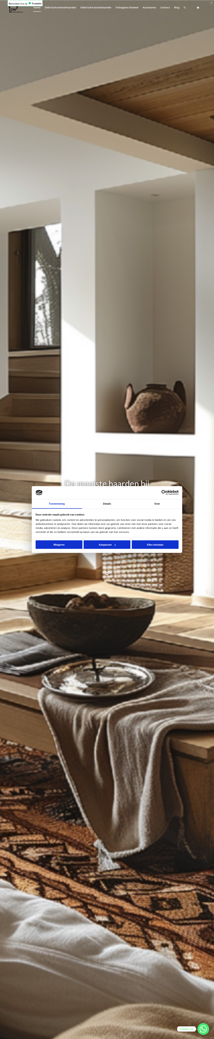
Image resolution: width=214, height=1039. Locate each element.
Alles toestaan (155, 544)
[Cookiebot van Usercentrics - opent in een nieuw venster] (164, 492)
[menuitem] (60, 7)
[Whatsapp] (203, 1029)
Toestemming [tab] (57, 503)
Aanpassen (105, 544)
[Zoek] (185, 7)
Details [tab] (107, 503)
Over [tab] (157, 503)
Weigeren (59, 544)
